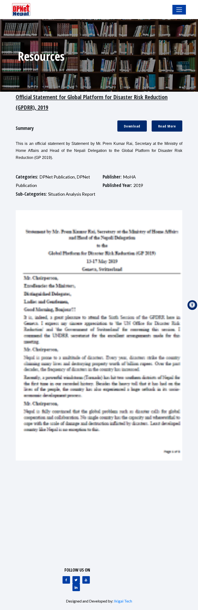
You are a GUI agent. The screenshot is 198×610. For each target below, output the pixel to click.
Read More (167, 126)
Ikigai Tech (123, 601)
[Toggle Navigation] (179, 10)
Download (132, 126)
